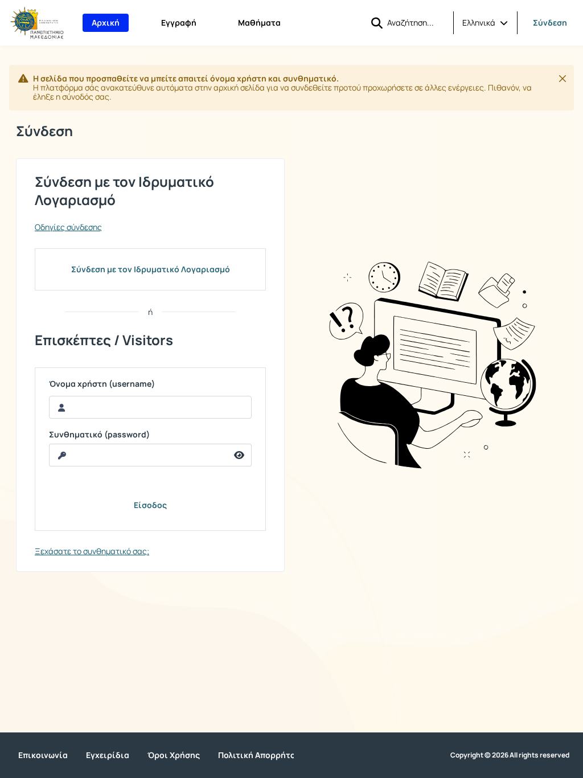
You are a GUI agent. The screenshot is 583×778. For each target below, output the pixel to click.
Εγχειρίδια (107, 755)
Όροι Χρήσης (173, 755)
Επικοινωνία (43, 755)
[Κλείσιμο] (562, 78)
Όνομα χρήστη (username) (102, 383)
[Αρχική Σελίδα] (36, 23)
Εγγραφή (178, 22)
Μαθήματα (259, 22)
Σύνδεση (550, 22)
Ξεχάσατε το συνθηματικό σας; (92, 551)
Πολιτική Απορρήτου (259, 755)
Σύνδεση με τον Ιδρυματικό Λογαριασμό (150, 269)
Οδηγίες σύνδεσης (68, 227)
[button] (485, 23)
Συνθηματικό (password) (99, 434)
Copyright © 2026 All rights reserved (509, 755)
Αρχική (106, 22)
